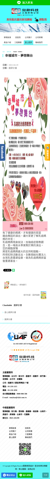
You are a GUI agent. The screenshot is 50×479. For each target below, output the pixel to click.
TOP (45, 475)
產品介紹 (7, 42)
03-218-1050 (12, 390)
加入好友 (27, 2)
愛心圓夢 (28, 42)
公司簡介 (28, 37)
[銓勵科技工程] (25, 11)
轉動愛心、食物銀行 (18, 285)
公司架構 (39, 37)
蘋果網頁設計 (28, 466)
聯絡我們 (39, 42)
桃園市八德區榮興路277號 (18, 383)
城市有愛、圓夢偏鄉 (31, 295)
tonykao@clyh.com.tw (18, 397)
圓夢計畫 (9, 51)
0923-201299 (14, 418)
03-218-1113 (12, 386)
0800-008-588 (22, 394)
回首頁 (18, 37)
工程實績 (18, 42)
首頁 (4, 51)
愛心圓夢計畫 (10, 312)
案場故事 (7, 37)
